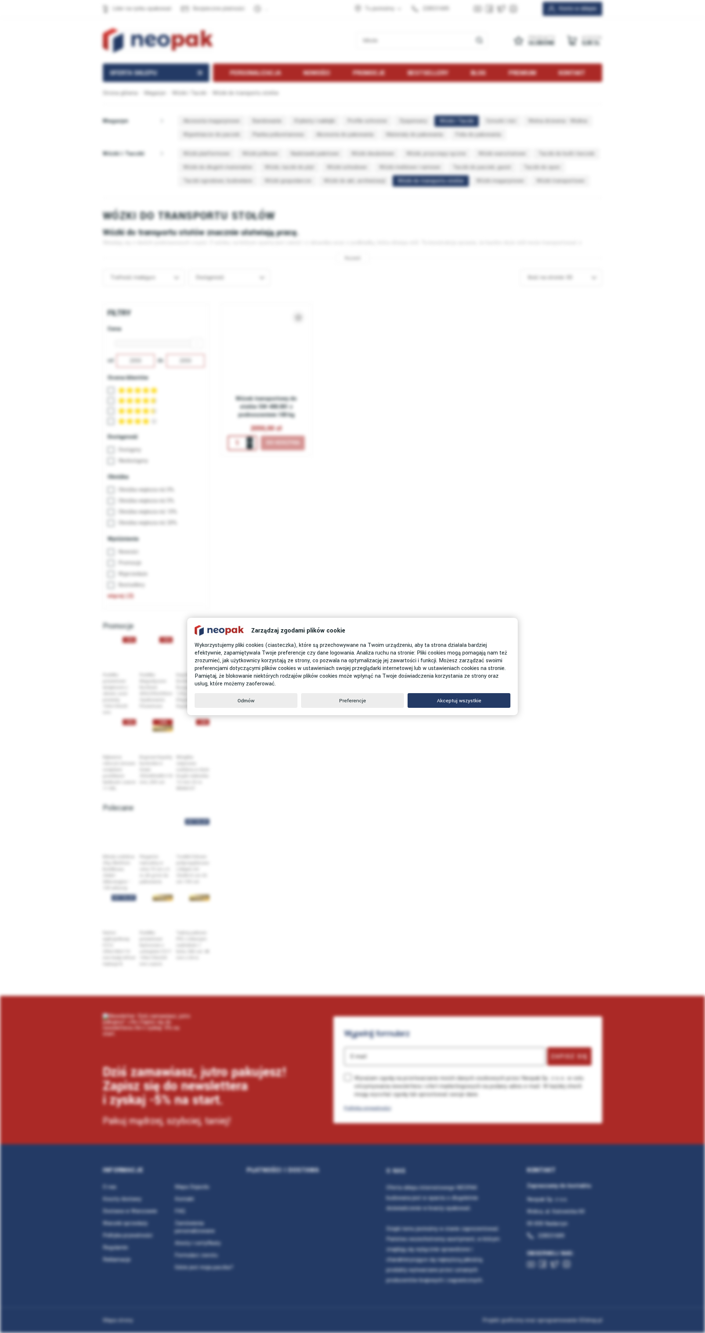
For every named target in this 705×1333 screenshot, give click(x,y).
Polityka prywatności (367, 1108)
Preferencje (352, 700)
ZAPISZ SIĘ (569, 1056)
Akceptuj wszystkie (459, 700)
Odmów (246, 700)
